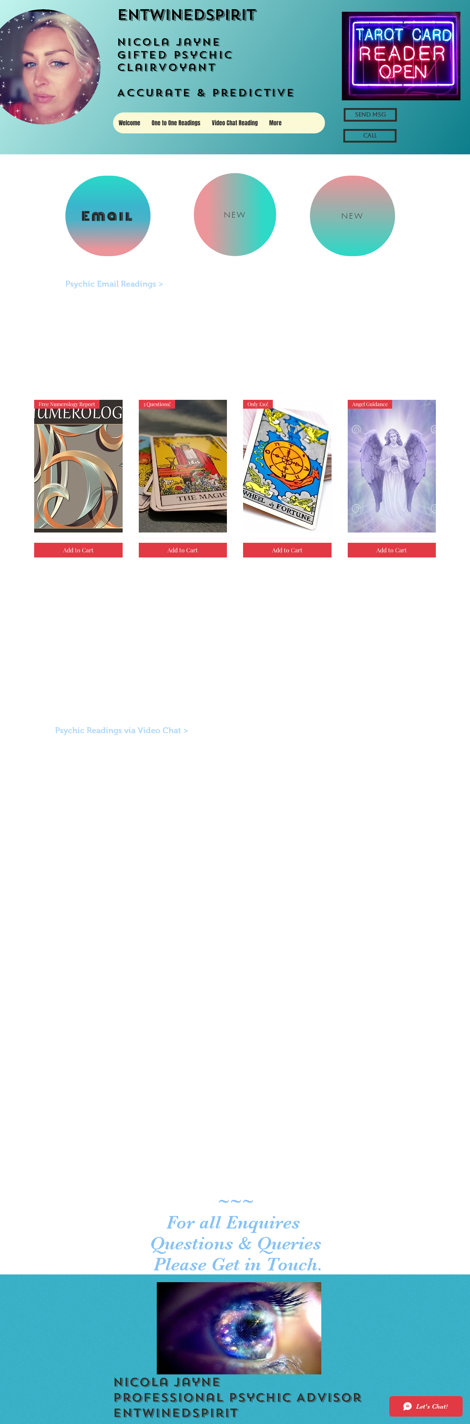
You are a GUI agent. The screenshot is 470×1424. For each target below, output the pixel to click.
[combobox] (399, 366)
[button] (441, 154)
